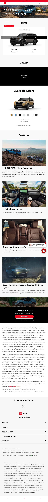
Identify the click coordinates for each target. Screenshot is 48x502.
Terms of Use (6, 455)
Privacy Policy (6, 452)
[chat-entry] (43, 250)
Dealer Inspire (23, 450)
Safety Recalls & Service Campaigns (17, 455)
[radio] (12, 115)
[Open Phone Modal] (39, 3)
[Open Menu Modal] (1, 3)
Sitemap (37, 452)
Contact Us (32, 452)
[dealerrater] (23, 406)
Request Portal (25, 452)
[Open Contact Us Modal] (24, 498)
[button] (35, 37)
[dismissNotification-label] (45, 243)
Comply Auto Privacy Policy (15, 452)
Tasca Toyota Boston (15, 448)
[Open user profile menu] (40, 498)
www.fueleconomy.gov (14, 386)
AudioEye (28, 455)
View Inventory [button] (24, 316)
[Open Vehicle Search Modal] (8, 498)
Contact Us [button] (24, 319)
